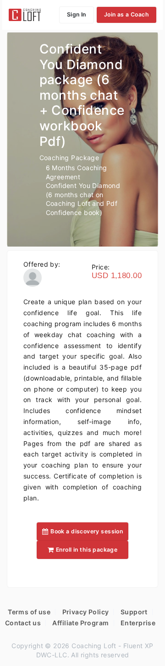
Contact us (23, 623)
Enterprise (138, 623)
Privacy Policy (85, 612)
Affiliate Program (80, 623)
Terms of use (29, 612)
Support (134, 612)
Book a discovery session (86, 531)
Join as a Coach (126, 14)
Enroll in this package (86, 549)
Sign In (76, 14)
